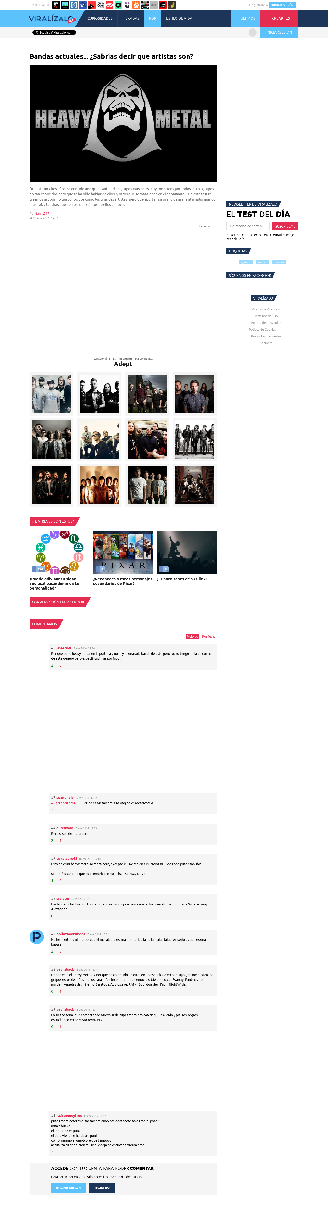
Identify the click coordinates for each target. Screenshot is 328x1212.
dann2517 (42, 213)
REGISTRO (101, 1188)
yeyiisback (65, 969)
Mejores (192, 636)
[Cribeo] (118, 5)
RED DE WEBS (40, 5)
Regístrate (257, 5)
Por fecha (209, 636)
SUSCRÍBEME (285, 226)
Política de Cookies (262, 329)
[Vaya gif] (154, 5)
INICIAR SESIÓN (282, 5)
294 (40, 569)
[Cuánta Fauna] (136, 5)
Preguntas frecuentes (266, 336)
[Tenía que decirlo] (163, 5)
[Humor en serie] (127, 5)
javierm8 (63, 648)
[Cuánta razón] (65, 5)
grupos (245, 262)
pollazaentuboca (70, 934)
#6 (53, 803)
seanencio (65, 797)
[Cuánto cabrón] (100, 5)
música (262, 262)
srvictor (63, 899)
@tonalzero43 (67, 803)
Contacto (266, 343)
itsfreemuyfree (69, 1116)
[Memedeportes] (74, 5)
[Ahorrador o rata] (172, 5)
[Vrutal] (109, 5)
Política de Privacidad (266, 322)
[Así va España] (92, 5)
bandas (279, 262)
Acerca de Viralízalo (266, 309)
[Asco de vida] (56, 5)
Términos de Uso (266, 316)
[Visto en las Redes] (83, 5)
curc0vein (64, 828)
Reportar (205, 226)
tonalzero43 (67, 858)
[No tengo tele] (145, 5)
